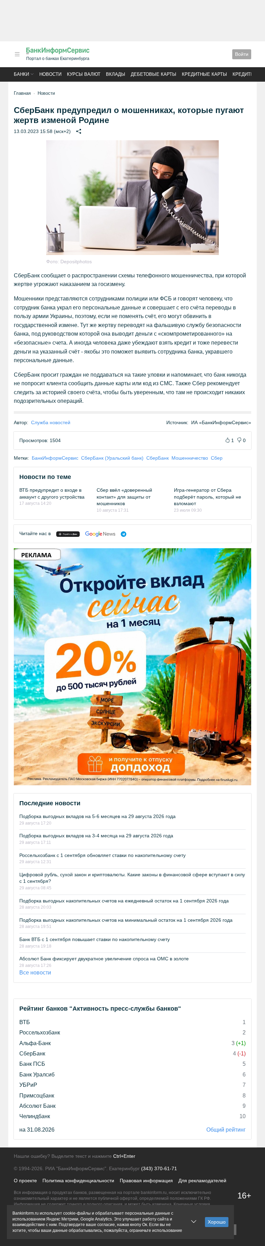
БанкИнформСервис (55, 458)
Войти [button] (241, 54)
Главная (22, 93)
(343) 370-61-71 (159, 1168)
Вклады (115, 74)
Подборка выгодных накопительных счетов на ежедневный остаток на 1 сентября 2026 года (124, 900)
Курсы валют (83, 74)
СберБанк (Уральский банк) (112, 458)
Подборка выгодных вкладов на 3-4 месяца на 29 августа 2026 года (96, 835)
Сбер (217, 458)
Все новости (35, 973)
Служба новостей (50, 422)
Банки (21, 74)
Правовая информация (146, 1180)
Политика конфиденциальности (78, 1180)
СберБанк (157, 458)
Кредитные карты (204, 74)
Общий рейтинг (226, 1130)
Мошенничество (189, 458)
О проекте (25, 1180)
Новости (50, 74)
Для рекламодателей (202, 1180)
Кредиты (244, 74)
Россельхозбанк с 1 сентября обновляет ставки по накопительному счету (102, 855)
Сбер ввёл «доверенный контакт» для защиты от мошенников (124, 496)
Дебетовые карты (153, 74)
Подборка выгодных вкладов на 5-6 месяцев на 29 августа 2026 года (97, 816)
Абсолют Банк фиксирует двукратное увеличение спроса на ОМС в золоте (104, 958)
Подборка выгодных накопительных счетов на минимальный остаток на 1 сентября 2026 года (126, 920)
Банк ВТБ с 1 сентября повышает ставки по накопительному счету (94, 939)
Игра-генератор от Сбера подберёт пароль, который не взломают (207, 496)
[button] (17, 54)
